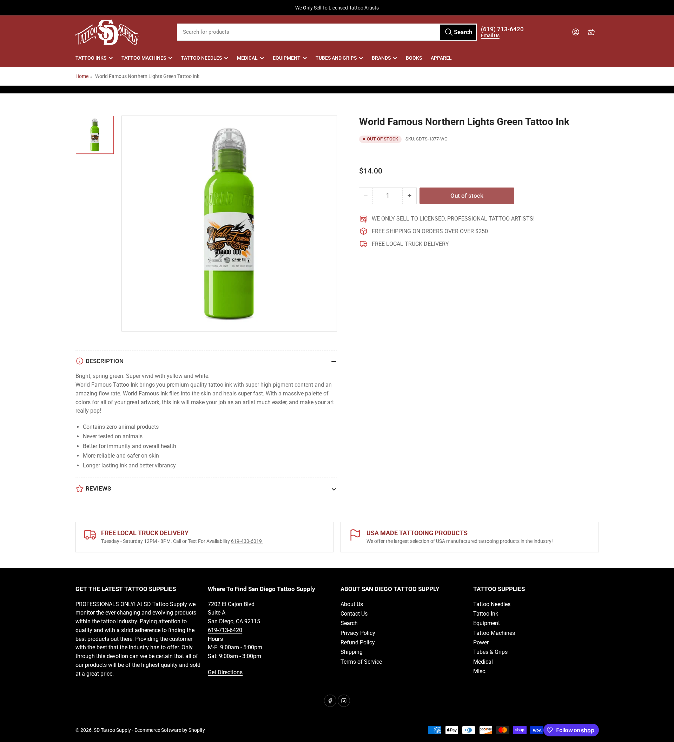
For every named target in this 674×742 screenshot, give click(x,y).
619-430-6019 (247, 541)
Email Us (490, 35)
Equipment (286, 58)
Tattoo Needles (201, 58)
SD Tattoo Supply (112, 730)
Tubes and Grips (336, 58)
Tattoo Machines (143, 58)
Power (481, 642)
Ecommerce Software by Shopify (169, 730)
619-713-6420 (225, 630)
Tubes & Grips (490, 652)
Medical (247, 58)
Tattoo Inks (90, 58)
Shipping (352, 652)
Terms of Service (361, 661)
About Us (352, 604)
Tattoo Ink (485, 613)
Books (414, 58)
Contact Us (354, 613)
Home (81, 76)
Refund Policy (358, 642)
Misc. (480, 671)
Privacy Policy (358, 633)
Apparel (441, 58)
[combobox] (327, 32)
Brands (381, 58)
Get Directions (225, 672)
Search (349, 623)
